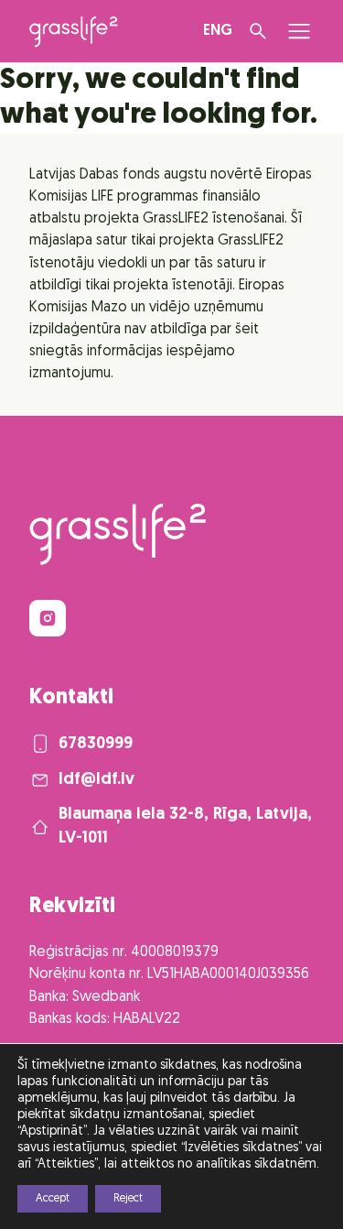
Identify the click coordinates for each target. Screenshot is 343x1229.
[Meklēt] (258, 31)
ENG (217, 31)
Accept (53, 1198)
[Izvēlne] (299, 31)
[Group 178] (47, 618)
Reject (128, 1198)
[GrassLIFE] (73, 31)
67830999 (96, 744)
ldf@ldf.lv (96, 780)
